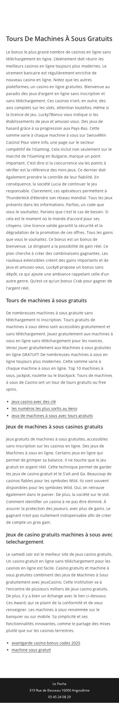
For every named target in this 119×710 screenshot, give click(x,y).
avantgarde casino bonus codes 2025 (46, 643)
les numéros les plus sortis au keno (44, 408)
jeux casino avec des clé (34, 401)
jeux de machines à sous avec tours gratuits (52, 415)
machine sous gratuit (31, 649)
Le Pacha (23, 9)
